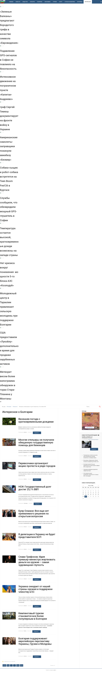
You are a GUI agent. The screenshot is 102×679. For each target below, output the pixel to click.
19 (88, 494)
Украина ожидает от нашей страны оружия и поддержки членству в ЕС (35, 589)
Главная (11, 1)
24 (83, 496)
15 (95, 492)
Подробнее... (94, 449)
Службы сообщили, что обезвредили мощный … (87, 437)
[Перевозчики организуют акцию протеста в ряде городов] (9, 465)
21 (93, 494)
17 (83, 494)
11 (85, 492)
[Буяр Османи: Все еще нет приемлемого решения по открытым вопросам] (9, 513)
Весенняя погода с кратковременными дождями (36, 420)
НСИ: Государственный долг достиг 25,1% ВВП (34, 488)
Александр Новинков (94, 439)
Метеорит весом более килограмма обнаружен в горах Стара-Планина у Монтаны (7, 385)
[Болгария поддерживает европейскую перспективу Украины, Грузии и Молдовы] (9, 641)
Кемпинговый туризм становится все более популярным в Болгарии (32, 616)
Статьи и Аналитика (70, 1)
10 (83, 492)
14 (93, 492)
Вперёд (18, 665)
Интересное (88, 1)
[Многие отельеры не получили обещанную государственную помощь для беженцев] (9, 442)
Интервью (79, 1)
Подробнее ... (37, 432)
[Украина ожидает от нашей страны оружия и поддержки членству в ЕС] (9, 589)
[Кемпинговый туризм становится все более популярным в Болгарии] (9, 615)
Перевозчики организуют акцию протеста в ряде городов (36, 464)
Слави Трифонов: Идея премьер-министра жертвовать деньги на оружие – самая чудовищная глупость (36, 560)
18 (85, 494)
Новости (18, 1)
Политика (39, 1)
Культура (32, 1)
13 (90, 492)
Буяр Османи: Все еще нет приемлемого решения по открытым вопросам (33, 513)
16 (98, 492)
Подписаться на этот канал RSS (9, 661)
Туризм (55, 1)
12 (88, 492)
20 (90, 494)
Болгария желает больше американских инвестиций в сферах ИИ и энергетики (91, 465)
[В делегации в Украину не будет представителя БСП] (9, 536)
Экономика (47, 1)
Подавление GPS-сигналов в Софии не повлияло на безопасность (8, 59)
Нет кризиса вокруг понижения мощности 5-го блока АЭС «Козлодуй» (90, 475)
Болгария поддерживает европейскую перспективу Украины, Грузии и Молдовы (35, 641)
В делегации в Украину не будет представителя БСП (36, 535)
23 (98, 494)
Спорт (60, 1)
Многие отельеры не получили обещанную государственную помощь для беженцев (36, 442)
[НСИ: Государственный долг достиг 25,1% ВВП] (9, 489)
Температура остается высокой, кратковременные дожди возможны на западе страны (9, 242)
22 (95, 494)
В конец (21, 665)
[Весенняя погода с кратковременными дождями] (9, 421)
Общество (25, 1)
